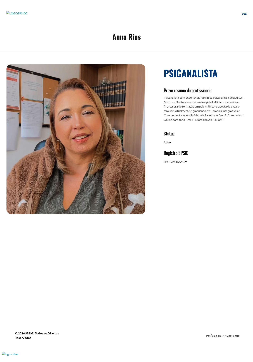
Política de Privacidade (223, 335)
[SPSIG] (17, 15)
